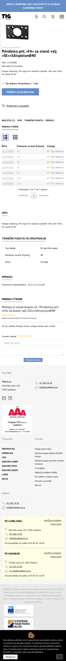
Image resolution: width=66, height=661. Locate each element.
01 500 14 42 (45, 383)
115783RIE (8, 172)
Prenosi (50, 120)
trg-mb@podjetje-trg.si (20, 571)
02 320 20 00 (15, 566)
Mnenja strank (10, 126)
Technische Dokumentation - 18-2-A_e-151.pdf (23, 284)
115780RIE (8, 156)
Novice (38, 485)
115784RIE (8, 178)
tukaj (5, 649)
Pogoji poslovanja (43, 448)
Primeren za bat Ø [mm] (30, 146)
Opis (19, 120)
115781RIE (8, 162)
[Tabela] (5, 137)
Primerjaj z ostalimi (17, 106)
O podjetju (40, 468)
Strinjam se (10, 657)
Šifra (4, 146)
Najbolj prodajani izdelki (46, 472)
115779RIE (8, 151)
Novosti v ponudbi (43, 481)
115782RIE (8, 167)
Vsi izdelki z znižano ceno (46, 476)
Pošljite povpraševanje (20, 92)
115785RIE (8, 183)
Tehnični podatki (33, 120)
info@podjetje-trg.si (48, 387)
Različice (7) (8, 120)
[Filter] (15, 137)
